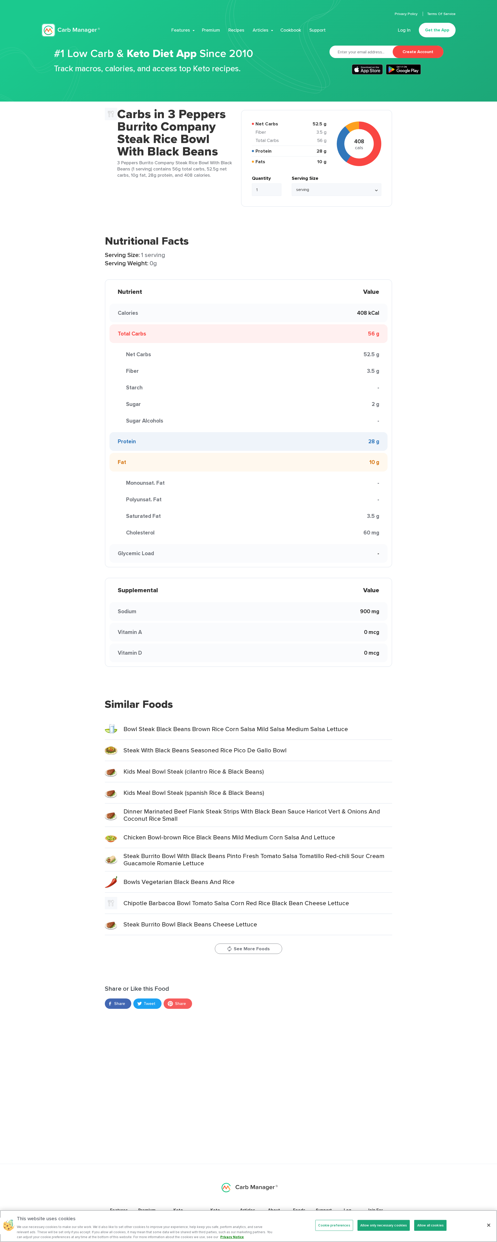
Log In (404, 30)
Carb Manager (70, 30)
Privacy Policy (407, 13)
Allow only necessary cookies (383, 1225)
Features (180, 30)
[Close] (488, 1225)
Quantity (261, 178)
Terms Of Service (441, 13)
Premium (211, 30)
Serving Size (305, 178)
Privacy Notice (232, 1236)
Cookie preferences (334, 1225)
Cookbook (290, 30)
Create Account (418, 52)
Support (317, 30)
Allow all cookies (430, 1225)
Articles (260, 30)
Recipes (236, 30)
